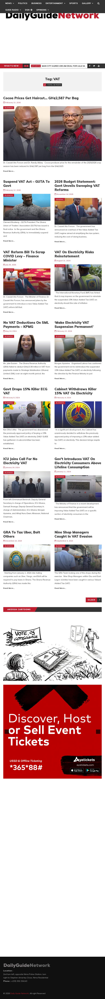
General (60, 199)
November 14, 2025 (65, 194)
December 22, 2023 (13, 541)
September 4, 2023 (65, 541)
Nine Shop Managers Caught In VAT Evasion (73, 534)
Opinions (41, 10)
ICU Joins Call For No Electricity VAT (20, 461)
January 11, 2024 (64, 471)
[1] (47, 776)
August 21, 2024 (63, 261)
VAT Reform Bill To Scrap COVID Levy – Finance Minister (24, 256)
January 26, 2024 (12, 467)
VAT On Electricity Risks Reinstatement (74, 254)
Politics (22, 3)
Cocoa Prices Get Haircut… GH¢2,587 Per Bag (41, 98)
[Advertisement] (52, 43)
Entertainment (54, 3)
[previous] (7, 731)
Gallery (86, 3)
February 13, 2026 (13, 102)
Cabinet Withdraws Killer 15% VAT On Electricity (76, 391)
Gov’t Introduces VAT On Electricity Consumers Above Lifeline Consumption (78, 463)
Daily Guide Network (19, 993)
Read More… (9, 171)
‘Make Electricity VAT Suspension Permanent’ (74, 324)
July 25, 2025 (10, 265)
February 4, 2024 (64, 398)
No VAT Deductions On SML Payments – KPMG (26, 324)
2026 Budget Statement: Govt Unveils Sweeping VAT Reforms (77, 185)
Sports (73, 3)
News (8, 3)
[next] (98, 731)
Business (36, 3)
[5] (58, 776)
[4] (55, 776)
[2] (50, 776)
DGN (27, 10)
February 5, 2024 (12, 398)
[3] (52, 776)
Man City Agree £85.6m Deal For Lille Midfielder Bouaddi (73, 66)
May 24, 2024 (10, 331)
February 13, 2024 (64, 331)
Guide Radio (12, 10)
